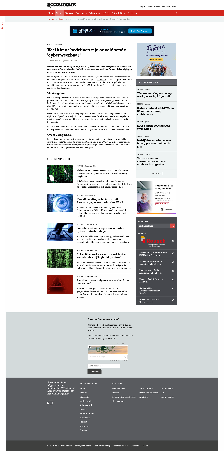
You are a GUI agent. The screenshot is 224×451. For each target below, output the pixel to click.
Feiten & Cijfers (118, 13)
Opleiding (143, 397)
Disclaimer (66, 446)
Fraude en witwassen (149, 393)
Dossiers (157, 7)
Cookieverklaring (102, 446)
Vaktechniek (81, 13)
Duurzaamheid (146, 388)
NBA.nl (145, 446)
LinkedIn (135, 446)
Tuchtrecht (132, 13)
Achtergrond (94, 13)
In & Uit (106, 13)
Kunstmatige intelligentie (124, 397)
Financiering (167, 388)
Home (51, 13)
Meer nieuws (156, 173)
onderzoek (101, 79)
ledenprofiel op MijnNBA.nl (103, 338)
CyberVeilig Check (84, 142)
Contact (173, 7)
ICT (162, 393)
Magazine (143, 7)
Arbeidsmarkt (118, 388)
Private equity (167, 397)
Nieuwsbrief (166, 7)
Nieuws (59, 13)
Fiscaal (115, 393)
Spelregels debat (120, 446)
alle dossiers (118, 401)
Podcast (150, 7)
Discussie (69, 13)
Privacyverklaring (82, 446)
